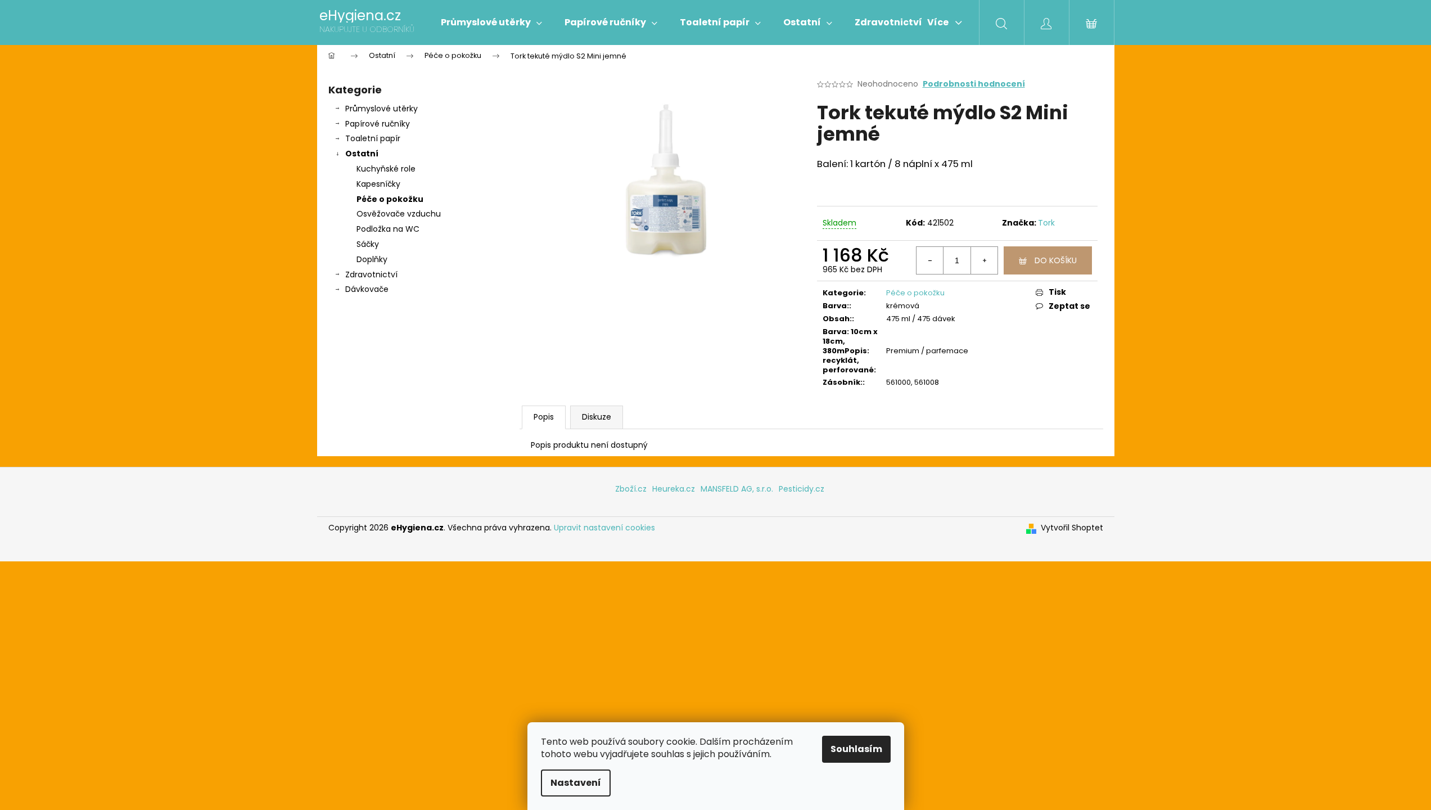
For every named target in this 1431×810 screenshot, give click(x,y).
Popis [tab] (544, 416)
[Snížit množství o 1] (930, 260)
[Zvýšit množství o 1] (983, 260)
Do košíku (1056, 260)
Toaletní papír (372, 138)
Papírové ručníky (377, 123)
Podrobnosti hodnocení (974, 84)
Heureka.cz (673, 488)
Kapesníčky (378, 184)
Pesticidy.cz (801, 488)
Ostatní (361, 153)
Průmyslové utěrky (381, 108)
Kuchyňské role (386, 168)
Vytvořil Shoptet (1072, 528)
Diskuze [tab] (596, 416)
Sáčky (367, 244)
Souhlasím (856, 748)
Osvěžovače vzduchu (398, 213)
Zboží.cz (631, 488)
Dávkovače (367, 289)
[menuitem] (491, 22)
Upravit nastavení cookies (604, 527)
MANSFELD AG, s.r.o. (737, 488)
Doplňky (371, 259)
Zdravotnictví (371, 274)
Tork (1046, 222)
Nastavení (575, 782)
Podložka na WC (387, 229)
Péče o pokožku (389, 199)
